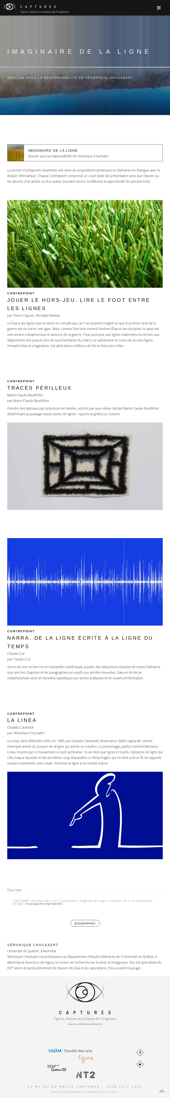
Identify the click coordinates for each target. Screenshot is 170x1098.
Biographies (87, 923)
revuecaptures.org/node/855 (44, 904)
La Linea (22, 720)
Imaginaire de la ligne (53, 150)
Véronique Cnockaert (32, 945)
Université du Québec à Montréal (31, 951)
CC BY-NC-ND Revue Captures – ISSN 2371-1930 (85, 1086)
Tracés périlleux (39, 388)
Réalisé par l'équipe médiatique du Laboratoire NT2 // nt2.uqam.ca (85, 1091)
